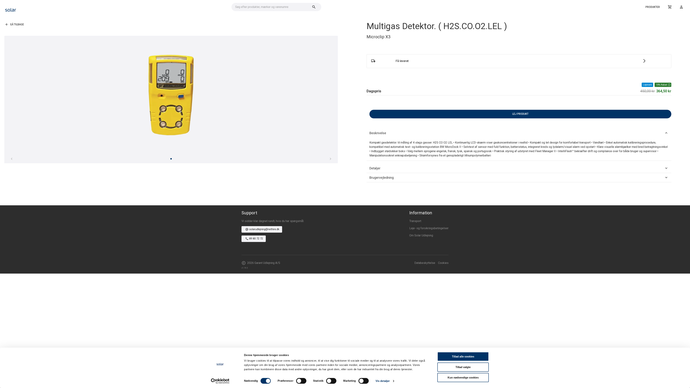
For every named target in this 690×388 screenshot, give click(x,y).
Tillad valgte (463, 367)
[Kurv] (670, 7)
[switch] (301, 381)
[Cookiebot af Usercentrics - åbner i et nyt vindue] (220, 381)
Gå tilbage (17, 24)
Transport (415, 221)
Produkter (652, 7)
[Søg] (314, 7)
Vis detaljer (383, 380)
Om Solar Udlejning (421, 235)
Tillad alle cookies (463, 356)
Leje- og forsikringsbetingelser (428, 228)
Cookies (443, 263)
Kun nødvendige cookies (463, 377)
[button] (663, 85)
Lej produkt (520, 113)
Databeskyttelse (424, 263)
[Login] (681, 7)
